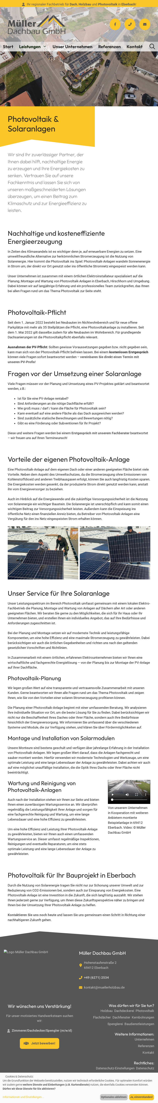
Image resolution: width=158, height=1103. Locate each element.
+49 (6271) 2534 (96, 977)
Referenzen (109, 46)
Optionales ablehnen (114, 1097)
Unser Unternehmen (72, 46)
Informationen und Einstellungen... (23, 1097)
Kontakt (135, 46)
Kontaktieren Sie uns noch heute (32, 915)
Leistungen (30, 46)
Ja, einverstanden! (141, 1097)
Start (8, 46)
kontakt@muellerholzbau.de (104, 987)
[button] (152, 46)
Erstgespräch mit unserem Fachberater (100, 433)
